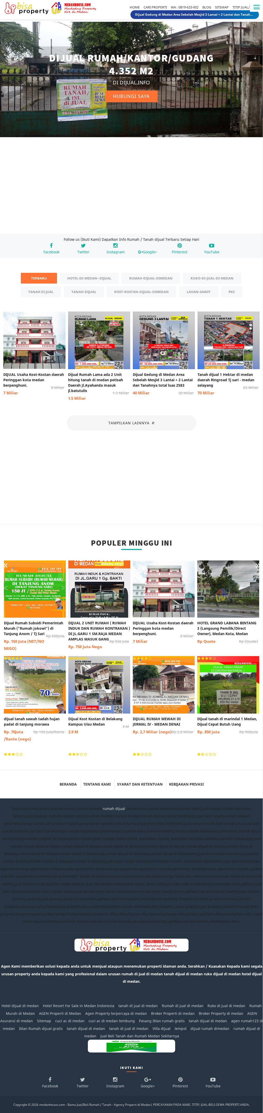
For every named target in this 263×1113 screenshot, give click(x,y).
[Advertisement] (131, 189)
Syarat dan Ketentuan (140, 784)
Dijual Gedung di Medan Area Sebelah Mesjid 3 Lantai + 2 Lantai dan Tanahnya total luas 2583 (163, 383)
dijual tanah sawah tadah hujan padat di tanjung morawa (34, 728)
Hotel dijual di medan (20, 1005)
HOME (135, 7)
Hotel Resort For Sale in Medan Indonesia (78, 1005)
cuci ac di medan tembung (112, 1020)
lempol (180, 1028)
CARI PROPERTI (155, 7)
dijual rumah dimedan (210, 1028)
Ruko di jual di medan (226, 1005)
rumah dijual (114, 808)
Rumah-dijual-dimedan (151, 278)
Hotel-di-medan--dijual (89, 278)
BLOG (206, 7)
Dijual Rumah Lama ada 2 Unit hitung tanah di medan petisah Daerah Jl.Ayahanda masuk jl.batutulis (98, 386)
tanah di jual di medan (138, 1005)
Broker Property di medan (221, 1013)
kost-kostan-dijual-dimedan (141, 291)
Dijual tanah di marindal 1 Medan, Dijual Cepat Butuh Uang (227, 725)
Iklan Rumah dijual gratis (41, 1028)
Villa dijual (162, 1028)
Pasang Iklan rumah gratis (162, 1020)
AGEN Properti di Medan (60, 1013)
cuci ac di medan (69, 1020)
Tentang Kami (97, 784)
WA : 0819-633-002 (185, 7)
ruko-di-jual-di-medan (212, 278)
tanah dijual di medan (208, 1020)
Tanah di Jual (40, 291)
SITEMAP (222, 7)
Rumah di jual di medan (182, 1005)
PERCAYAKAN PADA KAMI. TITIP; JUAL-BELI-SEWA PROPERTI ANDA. (201, 1104)
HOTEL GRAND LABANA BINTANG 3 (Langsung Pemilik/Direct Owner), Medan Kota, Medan (227, 632)
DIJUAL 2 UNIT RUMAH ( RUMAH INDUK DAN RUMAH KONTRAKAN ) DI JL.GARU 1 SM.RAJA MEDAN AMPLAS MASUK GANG (99, 634)
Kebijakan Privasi (186, 784)
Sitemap (44, 1020)
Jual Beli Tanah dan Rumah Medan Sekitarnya (139, 1036)
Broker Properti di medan (173, 1013)
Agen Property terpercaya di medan (116, 1013)
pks (232, 291)
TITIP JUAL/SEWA (245, 7)
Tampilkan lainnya (128, 422)
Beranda (68, 784)
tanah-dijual (83, 291)
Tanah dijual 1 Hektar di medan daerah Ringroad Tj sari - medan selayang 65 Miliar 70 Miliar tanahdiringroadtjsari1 (194, 14)
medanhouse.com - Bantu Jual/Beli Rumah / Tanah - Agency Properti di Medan (95, 1104)
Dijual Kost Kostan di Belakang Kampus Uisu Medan (98, 725)
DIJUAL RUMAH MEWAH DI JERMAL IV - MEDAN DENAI (163, 725)
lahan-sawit (199, 291)
